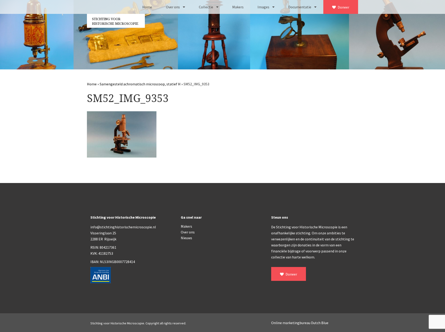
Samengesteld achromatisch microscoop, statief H (140, 84)
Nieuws (186, 238)
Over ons (173, 7)
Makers (238, 7)
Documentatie (300, 7)
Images (263, 7)
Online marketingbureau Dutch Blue (299, 322)
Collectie (206, 7)
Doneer (343, 7)
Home (147, 7)
